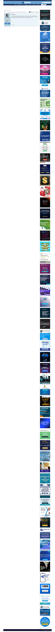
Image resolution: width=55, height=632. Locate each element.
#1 (37, 14)
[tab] (5, 10)
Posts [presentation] (5, 10)
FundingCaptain (7, 17)
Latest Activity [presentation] (9, 10)
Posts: (7, 21)
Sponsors (34, 4)
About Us (38, 4)
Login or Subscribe (48, 0)
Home (16, 4)
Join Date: (6, 20)
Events (30, 4)
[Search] (50, 2)
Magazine (26, 4)
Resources (19, 4)
